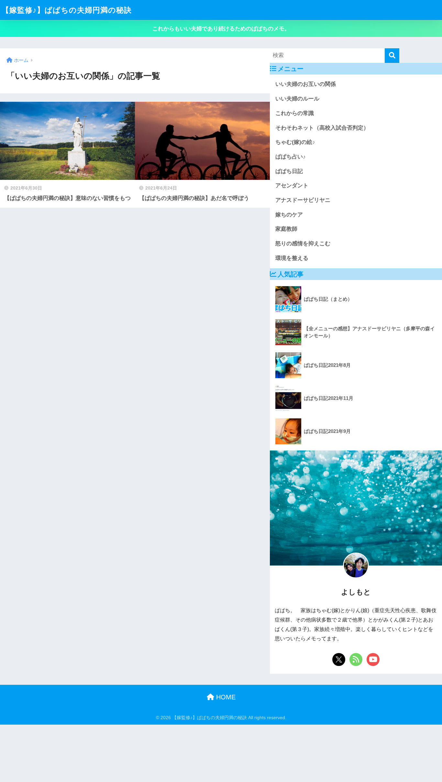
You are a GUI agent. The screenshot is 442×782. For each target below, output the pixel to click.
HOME (225, 697)
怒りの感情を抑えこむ (302, 243)
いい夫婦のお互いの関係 (305, 84)
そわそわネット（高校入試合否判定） (322, 128)
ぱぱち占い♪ (290, 157)
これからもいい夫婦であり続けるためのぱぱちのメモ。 (221, 29)
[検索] (392, 55)
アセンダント (291, 185)
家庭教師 (286, 229)
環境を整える (291, 258)
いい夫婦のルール (297, 99)
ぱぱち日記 (289, 171)
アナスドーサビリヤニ (302, 200)
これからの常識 (294, 113)
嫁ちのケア (289, 215)
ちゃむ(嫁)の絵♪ (295, 142)
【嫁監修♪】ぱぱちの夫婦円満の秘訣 (67, 10)
